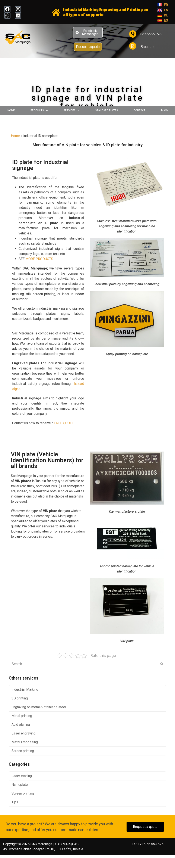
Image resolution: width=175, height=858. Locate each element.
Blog (164, 110)
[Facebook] (7, 9)
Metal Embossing (25, 742)
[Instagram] (18, 9)
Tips (15, 802)
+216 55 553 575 (151, 34)
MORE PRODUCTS (39, 259)
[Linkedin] (18, 15)
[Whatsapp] (7, 15)
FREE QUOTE (64, 423)
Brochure (148, 46)
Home (11, 110)
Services (69, 110)
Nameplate (20, 785)
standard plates (106, 110)
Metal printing (22, 716)
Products (37, 110)
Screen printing (23, 751)
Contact (139, 110)
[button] (39, 110)
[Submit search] (161, 664)
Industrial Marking (25, 689)
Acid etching (21, 725)
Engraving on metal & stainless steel (39, 707)
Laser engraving (23, 733)
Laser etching (22, 776)
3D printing (20, 698)
